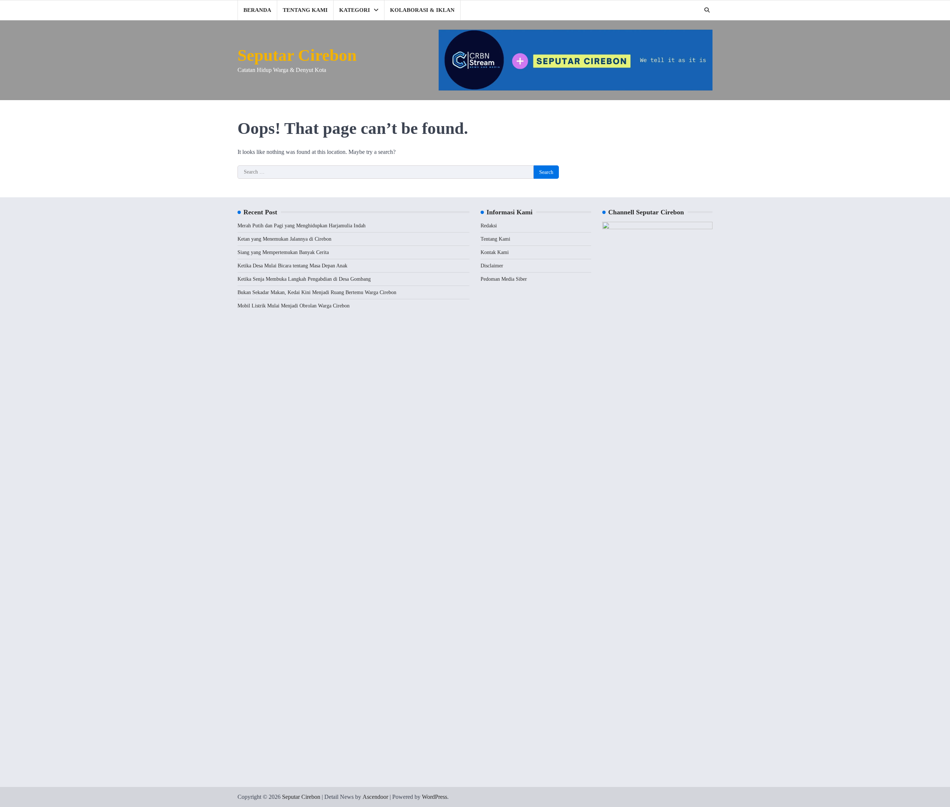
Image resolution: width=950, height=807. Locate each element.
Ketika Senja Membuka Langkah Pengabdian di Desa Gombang (304, 279)
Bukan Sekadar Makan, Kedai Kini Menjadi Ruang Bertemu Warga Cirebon (317, 292)
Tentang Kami (305, 10)
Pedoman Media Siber (504, 279)
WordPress (434, 797)
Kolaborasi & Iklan (422, 10)
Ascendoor (375, 797)
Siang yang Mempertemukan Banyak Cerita (283, 252)
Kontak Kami (495, 252)
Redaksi (489, 225)
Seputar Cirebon (297, 55)
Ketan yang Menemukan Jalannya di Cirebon (284, 239)
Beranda (257, 10)
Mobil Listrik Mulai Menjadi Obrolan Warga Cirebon (294, 306)
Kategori (354, 10)
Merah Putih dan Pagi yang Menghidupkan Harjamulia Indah (302, 225)
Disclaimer (492, 266)
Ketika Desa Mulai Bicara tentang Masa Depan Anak (292, 266)
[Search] (706, 10)
